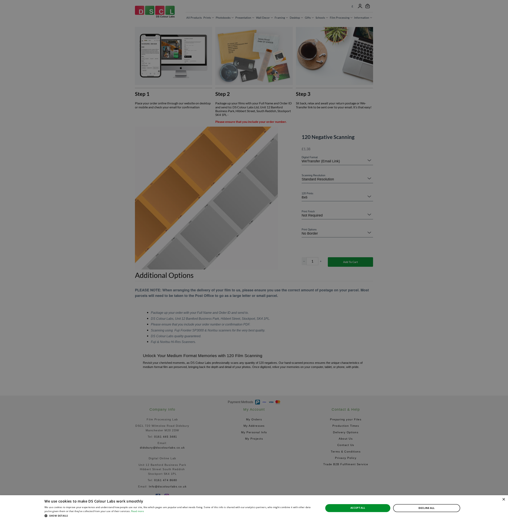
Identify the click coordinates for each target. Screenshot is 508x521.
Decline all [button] (427, 508)
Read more (137, 511)
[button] (180, 515)
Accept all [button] (357, 507)
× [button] (503, 499)
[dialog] (254, 508)
